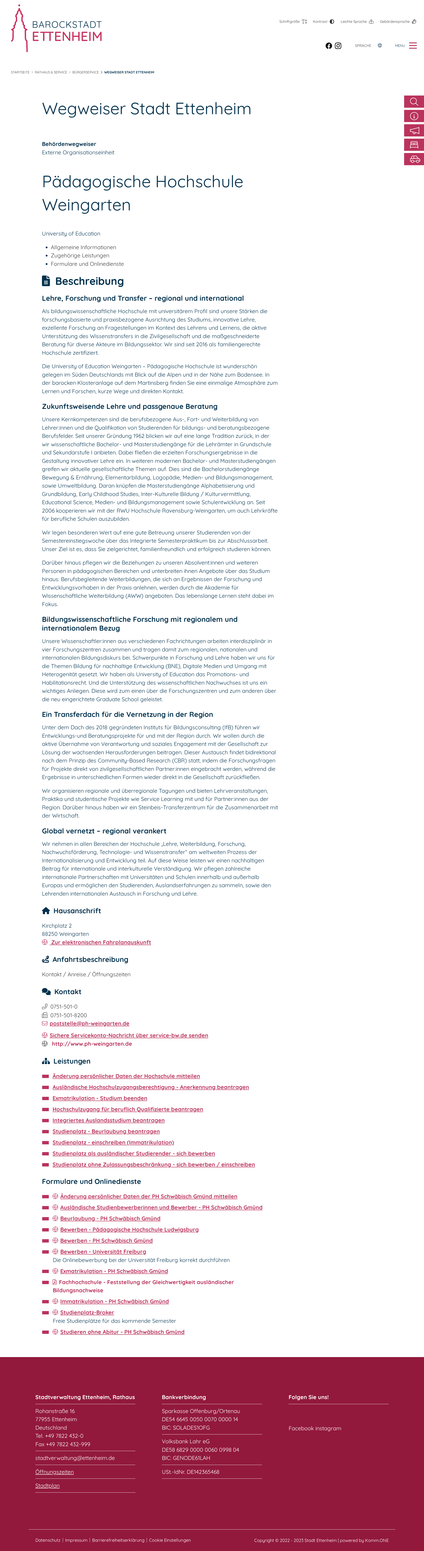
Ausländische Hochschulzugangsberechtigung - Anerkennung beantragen (151, 1087)
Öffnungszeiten (54, 1471)
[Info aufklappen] (414, 116)
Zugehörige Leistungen (80, 255)
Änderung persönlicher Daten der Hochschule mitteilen (126, 1075)
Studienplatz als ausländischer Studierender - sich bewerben (134, 1153)
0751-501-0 (64, 1006)
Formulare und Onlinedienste (87, 263)
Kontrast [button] (320, 21)
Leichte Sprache (354, 21)
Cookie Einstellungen (170, 1540)
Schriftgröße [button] (289, 21)
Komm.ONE (377, 1540)
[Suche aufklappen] (414, 102)
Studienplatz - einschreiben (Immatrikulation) (113, 1142)
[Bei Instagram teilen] (339, 45)
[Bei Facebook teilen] (330, 45)
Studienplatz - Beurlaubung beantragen (106, 1131)
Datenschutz (48, 1540)
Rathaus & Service (51, 72)
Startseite (20, 72)
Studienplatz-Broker (87, 1312)
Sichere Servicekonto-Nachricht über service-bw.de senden (129, 1035)
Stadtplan (47, 1485)
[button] (414, 130)
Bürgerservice (85, 72)
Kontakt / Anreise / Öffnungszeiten (86, 974)
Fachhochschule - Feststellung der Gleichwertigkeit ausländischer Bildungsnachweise (143, 1286)
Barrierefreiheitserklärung (118, 1540)
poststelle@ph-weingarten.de (89, 1023)
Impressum (76, 1540)
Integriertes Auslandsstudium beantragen (109, 1120)
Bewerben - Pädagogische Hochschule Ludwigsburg (129, 1229)
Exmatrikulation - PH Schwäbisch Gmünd (114, 1271)
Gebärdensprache (395, 21)
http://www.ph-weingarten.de (91, 1043)
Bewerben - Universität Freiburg (103, 1251)
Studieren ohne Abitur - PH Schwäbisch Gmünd (122, 1331)
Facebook (301, 1428)
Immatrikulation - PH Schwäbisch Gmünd (114, 1301)
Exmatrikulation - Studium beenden (100, 1098)
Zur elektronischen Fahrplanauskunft (100, 942)
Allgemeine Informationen (83, 247)
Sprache (363, 45)
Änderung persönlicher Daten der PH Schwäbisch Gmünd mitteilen (148, 1196)
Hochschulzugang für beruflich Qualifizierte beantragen (128, 1109)
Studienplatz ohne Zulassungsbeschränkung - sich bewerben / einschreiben (154, 1164)
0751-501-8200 (68, 1015)
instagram (328, 1428)
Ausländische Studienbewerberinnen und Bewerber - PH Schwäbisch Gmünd (161, 1207)
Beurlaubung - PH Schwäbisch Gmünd (110, 1218)
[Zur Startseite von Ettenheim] (56, 28)
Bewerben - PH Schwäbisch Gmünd (106, 1240)
